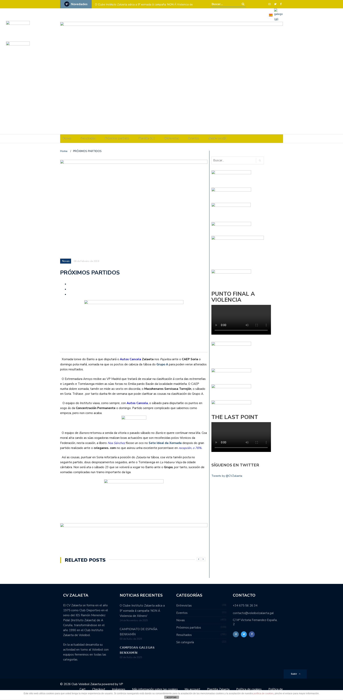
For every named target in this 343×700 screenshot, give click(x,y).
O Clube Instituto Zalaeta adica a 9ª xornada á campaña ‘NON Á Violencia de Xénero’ (144, 7)
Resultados (88, 138)
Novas (67, 138)
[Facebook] (281, 4)
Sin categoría (185, 642)
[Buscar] (243, 4)
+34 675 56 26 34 (245, 606)
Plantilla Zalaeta (218, 689)
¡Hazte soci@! (217, 138)
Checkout (98, 689)
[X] (275, 4)
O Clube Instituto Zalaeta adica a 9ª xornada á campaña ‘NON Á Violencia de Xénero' (142, 611)
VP (121, 684)
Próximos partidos (117, 138)
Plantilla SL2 (147, 138)
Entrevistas (172, 138)
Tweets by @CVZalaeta (226, 476)
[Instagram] (269, 4)
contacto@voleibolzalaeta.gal (253, 613)
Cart (83, 689)
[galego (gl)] (278, 15)
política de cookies (263, 693)
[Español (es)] (271, 15)
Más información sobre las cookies (155, 689)
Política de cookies (249, 689)
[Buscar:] (223, 4)
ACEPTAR (171, 697)
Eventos (193, 138)
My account (192, 689)
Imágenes (118, 689)
